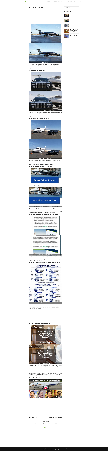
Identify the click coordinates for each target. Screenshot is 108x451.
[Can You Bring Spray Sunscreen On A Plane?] (66, 20)
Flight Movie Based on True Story (74, 14)
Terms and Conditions (60, 448)
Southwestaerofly (62, 449)
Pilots (59, 1)
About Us (48, 448)
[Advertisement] (45, 16)
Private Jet (34, 5)
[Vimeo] (81, 1)
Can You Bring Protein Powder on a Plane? (74, 30)
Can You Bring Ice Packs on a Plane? (73, 35)
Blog (66, 448)
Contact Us (53, 448)
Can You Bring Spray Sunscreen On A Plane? (74, 20)
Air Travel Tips (49, 1)
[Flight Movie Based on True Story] (66, 15)
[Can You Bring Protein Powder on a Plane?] (66, 31)
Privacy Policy (43, 448)
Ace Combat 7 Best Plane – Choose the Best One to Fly (73, 25)
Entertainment (69, 1)
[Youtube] (80, 1)
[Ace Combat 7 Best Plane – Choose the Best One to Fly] (66, 25)
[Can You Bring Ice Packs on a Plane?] (66, 36)
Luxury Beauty (63, 1)
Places (74, 1)
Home (30, 5)
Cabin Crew (55, 1)
